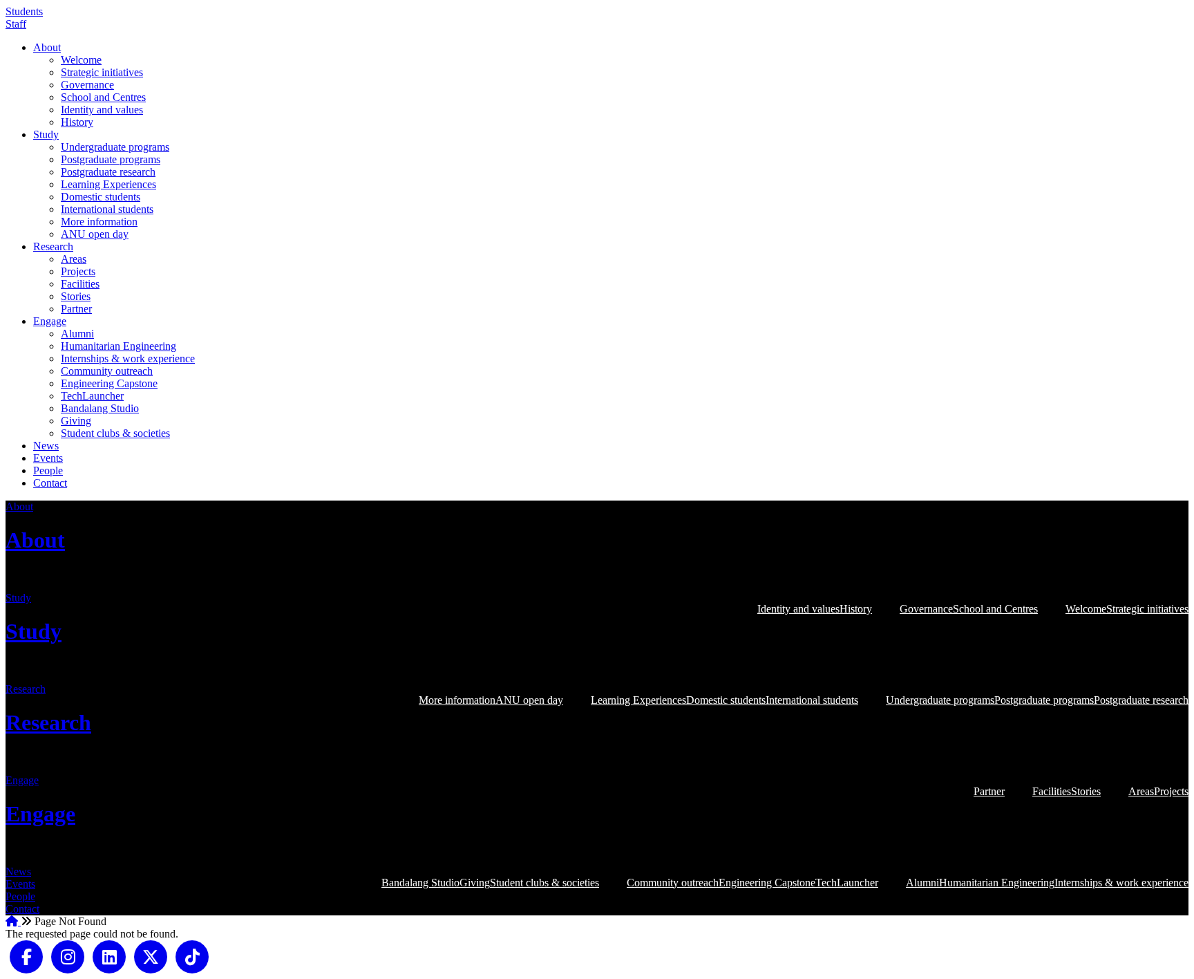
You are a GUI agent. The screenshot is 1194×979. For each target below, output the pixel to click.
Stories (76, 296)
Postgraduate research (108, 172)
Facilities (80, 284)
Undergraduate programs (115, 147)
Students (24, 11)
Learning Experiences (108, 184)
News (46, 445)
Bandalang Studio (100, 408)
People (48, 470)
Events (48, 458)
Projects (78, 271)
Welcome (81, 60)
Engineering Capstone (109, 383)
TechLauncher (92, 396)
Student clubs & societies (115, 433)
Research (53, 246)
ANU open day (95, 234)
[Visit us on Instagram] (67, 955)
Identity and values (102, 109)
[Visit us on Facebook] (26, 955)
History (77, 122)
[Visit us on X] (150, 955)
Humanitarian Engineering (118, 346)
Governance (87, 85)
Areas (73, 259)
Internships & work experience (128, 358)
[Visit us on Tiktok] (192, 955)
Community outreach (107, 371)
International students (107, 209)
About (47, 47)
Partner (76, 309)
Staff (16, 24)
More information (99, 221)
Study (46, 134)
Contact (50, 483)
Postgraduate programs (110, 159)
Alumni (77, 333)
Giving (76, 421)
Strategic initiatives (102, 72)
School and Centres (103, 97)
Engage (49, 321)
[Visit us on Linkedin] (109, 955)
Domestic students (100, 197)
